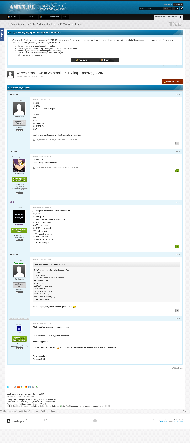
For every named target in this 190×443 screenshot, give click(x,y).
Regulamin (186, 411)
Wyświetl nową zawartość (166, 17)
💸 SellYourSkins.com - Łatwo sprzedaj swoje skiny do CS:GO (85, 406)
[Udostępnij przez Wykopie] (14, 387)
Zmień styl (14, 420)
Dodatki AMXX (29, 16)
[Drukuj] (33, 387)
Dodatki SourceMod (50, 16)
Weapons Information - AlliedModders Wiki (51, 211)
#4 (177, 254)
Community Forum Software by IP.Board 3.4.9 (167, 420)
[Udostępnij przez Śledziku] (22, 387)
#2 (177, 151)
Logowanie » (167, 4)
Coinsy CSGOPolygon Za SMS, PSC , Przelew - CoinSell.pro (31, 400)
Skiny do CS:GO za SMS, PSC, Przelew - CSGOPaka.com (31, 402)
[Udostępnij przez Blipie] (18, 387)
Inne (64, 16)
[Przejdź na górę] (95, 420)
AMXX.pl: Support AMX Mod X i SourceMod (16, 411)
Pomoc (48, 420)
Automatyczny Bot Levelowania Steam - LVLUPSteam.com (31, 404)
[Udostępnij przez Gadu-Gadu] (26, 387)
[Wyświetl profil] (19, 108)
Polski (22, 420)
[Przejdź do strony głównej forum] (38, 7)
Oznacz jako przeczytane (35, 420)
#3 (177, 202)
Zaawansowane (177, 8)
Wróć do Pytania (177, 368)
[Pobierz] (37, 387)
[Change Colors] (181, 8)
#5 (177, 318)
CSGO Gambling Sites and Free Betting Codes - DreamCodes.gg (33, 406)
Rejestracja (178, 4)
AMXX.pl (170, 421)
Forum (13, 16)
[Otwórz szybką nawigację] (180, 17)
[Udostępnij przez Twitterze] (8, 387)
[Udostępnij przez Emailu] (29, 387)
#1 (177, 94)
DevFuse (179, 66)
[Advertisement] (57, 377)
